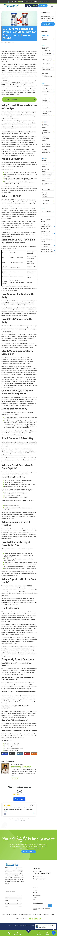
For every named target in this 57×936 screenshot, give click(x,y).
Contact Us (46, 914)
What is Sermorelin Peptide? (11, 744)
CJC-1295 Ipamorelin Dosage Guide (13, 748)
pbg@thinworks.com (40, 879)
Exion (34, 899)
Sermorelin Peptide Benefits (11, 746)
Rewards (43, 5)
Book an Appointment (48, 24)
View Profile (15, 779)
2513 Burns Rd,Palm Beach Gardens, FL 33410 (43, 872)
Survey (39, 914)
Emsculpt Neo (37, 895)
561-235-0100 (38, 876)
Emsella (35, 893)
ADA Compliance (26, 925)
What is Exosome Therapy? (11, 750)
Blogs (34, 914)
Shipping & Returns (26, 914)
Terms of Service (15, 914)
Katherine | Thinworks (21, 766)
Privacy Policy (19, 925)
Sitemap (53, 914)
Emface (35, 897)
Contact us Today (28, 851)
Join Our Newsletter (38, 903)
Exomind (35, 890)
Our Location (6, 914)
